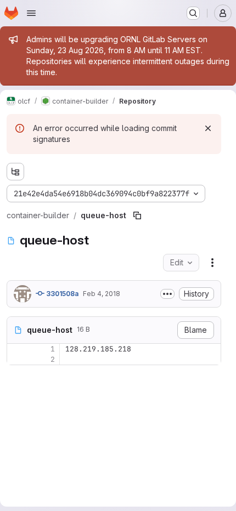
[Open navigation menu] (31, 13)
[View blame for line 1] (16, 349)
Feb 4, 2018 (101, 293)
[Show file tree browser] (15, 171)
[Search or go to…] (193, 13)
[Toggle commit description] (167, 294)
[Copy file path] (137, 215)
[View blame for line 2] (16, 359)
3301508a (61, 293)
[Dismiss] (208, 128)
